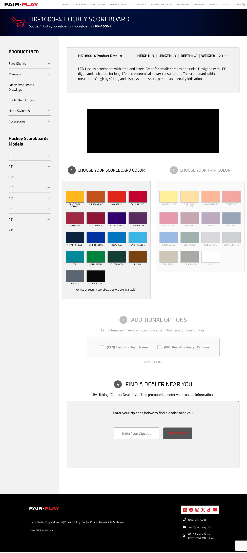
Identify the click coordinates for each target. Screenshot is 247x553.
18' (11, 219)
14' (11, 187)
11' (11, 166)
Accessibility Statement (112, 522)
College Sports (139, 4)
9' (10, 155)
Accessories (183, 4)
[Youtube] (215, 510)
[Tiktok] (209, 510)
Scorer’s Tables (118, 4)
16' (11, 208)
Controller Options (22, 100)
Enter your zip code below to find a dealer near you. (153, 413)
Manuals (15, 74)
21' (11, 230)
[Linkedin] (185, 510)
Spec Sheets (17, 63)
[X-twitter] (203, 510)
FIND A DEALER (178, 433)
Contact (226, 4)
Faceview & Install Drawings (21, 87)
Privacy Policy (72, 522)
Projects (213, 4)
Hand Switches (19, 110)
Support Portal (54, 522)
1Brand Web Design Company (41, 530)
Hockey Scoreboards (56, 26)
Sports (33, 26)
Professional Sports (161, 4)
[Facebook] (191, 510)
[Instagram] (197, 510)
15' (11, 198)
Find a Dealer (37, 522)
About (65, 4)
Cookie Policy (89, 522)
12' (11, 177)
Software (199, 4)
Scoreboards (79, 4)
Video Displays (98, 4)
